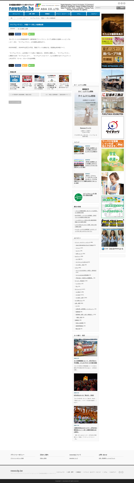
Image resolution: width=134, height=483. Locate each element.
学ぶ (77, 286)
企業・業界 (32, 14)
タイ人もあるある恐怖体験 (82, 275)
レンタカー (78, 283)
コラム (78, 14)
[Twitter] (120, 472)
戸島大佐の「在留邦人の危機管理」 (84, 278)
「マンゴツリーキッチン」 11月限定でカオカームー (64, 85)
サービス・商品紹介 (80, 280)
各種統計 (47, 14)
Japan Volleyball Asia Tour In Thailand (84, 245)
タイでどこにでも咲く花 (82, 262)
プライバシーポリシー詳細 (17, 458)
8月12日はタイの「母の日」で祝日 (84, 395)
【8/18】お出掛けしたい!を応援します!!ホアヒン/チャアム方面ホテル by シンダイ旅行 (85, 150)
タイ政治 (78, 292)
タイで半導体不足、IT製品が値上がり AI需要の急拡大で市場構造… (39, 86)
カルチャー (94, 14)
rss (119, 3)
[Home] (11, 18)
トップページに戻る (15, 102)
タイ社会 (78, 294)
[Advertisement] (85, 51)
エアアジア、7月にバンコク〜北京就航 (27, 85)
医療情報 (78, 311)
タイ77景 (78, 259)
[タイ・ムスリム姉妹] (86, 125)
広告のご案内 (43, 458)
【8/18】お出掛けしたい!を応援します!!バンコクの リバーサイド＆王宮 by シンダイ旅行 (85, 164)
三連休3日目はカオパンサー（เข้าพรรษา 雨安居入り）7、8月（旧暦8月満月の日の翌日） (85, 430)
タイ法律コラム (78, 300)
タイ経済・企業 (24, 28)
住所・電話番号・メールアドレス (107, 458)
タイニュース (16, 14)
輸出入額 (78, 328)
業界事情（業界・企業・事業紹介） (84, 314)
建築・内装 (79, 317)
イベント (78, 248)
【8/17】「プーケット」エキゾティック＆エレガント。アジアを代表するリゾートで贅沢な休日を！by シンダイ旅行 (85, 179)
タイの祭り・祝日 (80, 264)
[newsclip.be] (21, 11)
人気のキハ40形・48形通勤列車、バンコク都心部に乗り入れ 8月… (51, 86)
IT (76, 306)
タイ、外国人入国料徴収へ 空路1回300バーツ (57, 94)
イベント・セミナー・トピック (63, 14)
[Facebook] (122, 472)
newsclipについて (73, 458)
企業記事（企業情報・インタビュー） (85, 309)
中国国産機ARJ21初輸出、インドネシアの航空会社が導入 (14, 86)
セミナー (78, 250)
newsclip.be (17, 470)
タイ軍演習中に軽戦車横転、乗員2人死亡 (22, 94)
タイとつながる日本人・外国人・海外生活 (86, 270)
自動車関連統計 (79, 325)
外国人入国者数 (79, 323)
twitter (122, 3)
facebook (124, 3)
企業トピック (79, 253)
